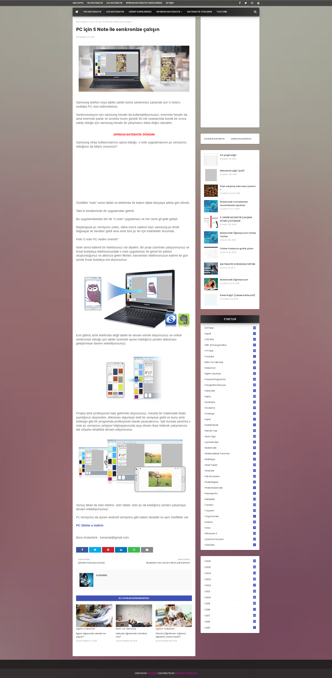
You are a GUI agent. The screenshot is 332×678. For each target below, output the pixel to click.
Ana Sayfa (81, 21)
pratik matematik (230, 487)
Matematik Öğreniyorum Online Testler (238, 234)
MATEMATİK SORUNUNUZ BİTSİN (237, 264)
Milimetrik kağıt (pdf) (232, 170)
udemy (230, 522)
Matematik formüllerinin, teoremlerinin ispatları (234, 203)
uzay (230, 527)
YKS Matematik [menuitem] (92, 11)
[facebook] (240, 3)
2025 (230, 567)
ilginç (230, 396)
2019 (230, 603)
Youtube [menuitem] (222, 11)
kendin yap (230, 430)
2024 (230, 573)
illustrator (230, 402)
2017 (230, 615)
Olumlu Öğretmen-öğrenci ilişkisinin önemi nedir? (171, 635)
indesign (230, 413)
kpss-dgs (230, 436)
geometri (230, 390)
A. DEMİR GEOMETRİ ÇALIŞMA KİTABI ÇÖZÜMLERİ (236, 219)
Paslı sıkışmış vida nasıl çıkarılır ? (238, 188)
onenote (230, 470)
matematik (230, 447)
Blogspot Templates (186, 673)
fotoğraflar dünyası (230, 385)
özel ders (230, 544)
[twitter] (245, 3)
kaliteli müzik (230, 425)
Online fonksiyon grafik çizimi (236, 248)
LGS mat (230, 339)
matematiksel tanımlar (230, 453)
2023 (230, 579)
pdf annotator (230, 476)
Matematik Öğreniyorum (234, 279)
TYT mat (230, 350)
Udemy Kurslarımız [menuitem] (140, 11)
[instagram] (252, 3)
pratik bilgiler (230, 482)
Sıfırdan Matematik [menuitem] (168, 11)
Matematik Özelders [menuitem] (199, 11)
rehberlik (230, 499)
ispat (230, 419)
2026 (230, 561)
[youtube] (257, 3)
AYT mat (230, 327)
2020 (230, 597)
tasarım (230, 510)
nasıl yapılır (230, 464)
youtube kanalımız (214, 138)
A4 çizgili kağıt (228, 155)
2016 (230, 622)
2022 (230, 585)
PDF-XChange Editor (230, 345)
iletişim (170, 2)
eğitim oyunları (230, 373)
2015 (230, 627)
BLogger (152, 673)
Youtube (230, 356)
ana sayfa (78, 2)
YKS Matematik (95, 2)
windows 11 (230, 533)
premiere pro (230, 493)
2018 (230, 609)
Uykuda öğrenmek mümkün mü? (131, 635)
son (91, 21)
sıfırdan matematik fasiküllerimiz (144, 2)
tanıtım (230, 504)
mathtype (230, 459)
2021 (230, 591)
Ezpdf (230, 333)
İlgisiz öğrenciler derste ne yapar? (91, 635)
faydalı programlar (230, 379)
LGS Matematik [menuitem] (115, 11)
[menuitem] (77, 12)
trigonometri (230, 516)
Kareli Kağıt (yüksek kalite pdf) (237, 295)
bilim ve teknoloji (230, 362)
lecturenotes (230, 442)
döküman (230, 367)
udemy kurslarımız (241, 138)
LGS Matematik (114, 2)
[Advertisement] (102, 178)
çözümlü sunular (230, 539)
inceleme (230, 407)
